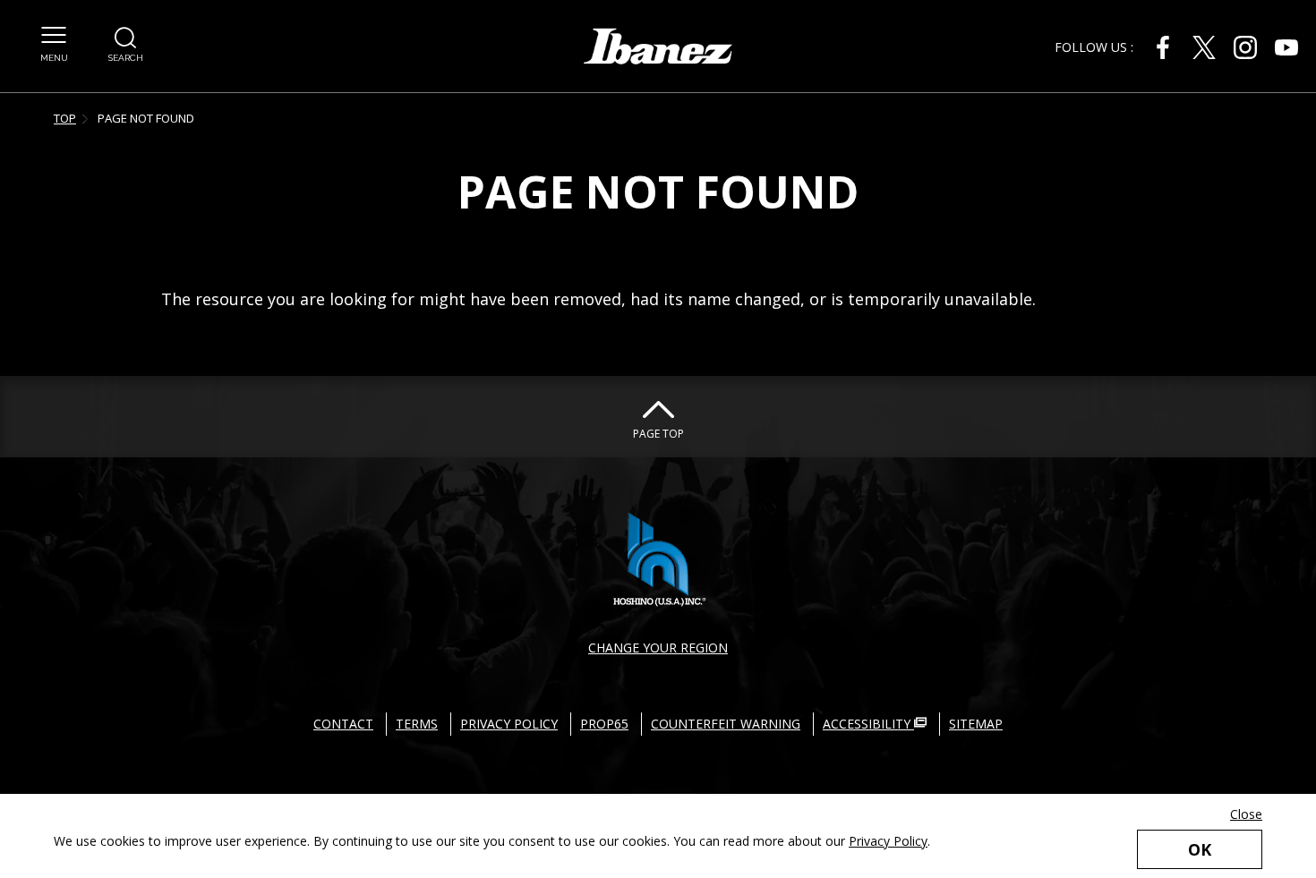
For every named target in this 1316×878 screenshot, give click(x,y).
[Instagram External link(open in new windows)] (1245, 47)
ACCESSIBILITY (868, 723)
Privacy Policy (888, 840)
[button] (54, 45)
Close (1246, 814)
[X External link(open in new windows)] (1204, 47)
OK (1199, 849)
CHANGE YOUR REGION (658, 647)
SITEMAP (976, 723)
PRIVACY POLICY (509, 723)
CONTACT (343, 723)
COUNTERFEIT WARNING (725, 723)
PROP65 (604, 723)
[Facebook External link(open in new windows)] (1163, 47)
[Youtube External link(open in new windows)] (1286, 47)
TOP (65, 118)
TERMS (417, 723)
